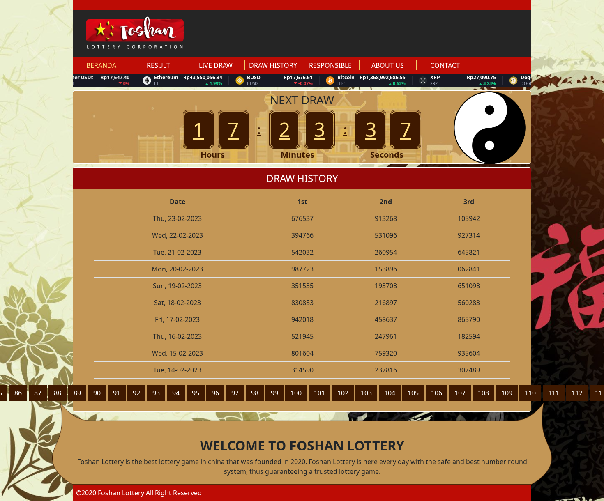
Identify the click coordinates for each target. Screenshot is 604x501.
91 (116, 393)
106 (436, 393)
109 (506, 393)
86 (18, 393)
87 (37, 393)
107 (460, 393)
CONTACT (445, 65)
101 (319, 393)
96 (215, 393)
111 (553, 393)
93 (156, 393)
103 (366, 393)
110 (530, 393)
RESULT (158, 65)
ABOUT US (387, 65)
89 (77, 393)
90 (97, 393)
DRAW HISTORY (273, 65)
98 (254, 393)
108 (483, 393)
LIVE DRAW (216, 65)
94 (176, 393)
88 (57, 393)
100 (296, 393)
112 (577, 393)
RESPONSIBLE (330, 65)
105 (413, 393)
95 (195, 393)
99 (274, 393)
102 (342, 393)
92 (136, 393)
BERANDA (101, 65)
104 (389, 393)
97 (235, 393)
